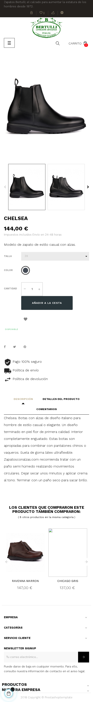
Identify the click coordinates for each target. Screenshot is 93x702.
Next (88, 187)
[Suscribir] (83, 657)
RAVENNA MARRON (25, 581)
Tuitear (14, 347)
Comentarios (46, 409)
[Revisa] (53, 13)
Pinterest (25, 347)
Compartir (5, 347)
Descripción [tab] (23, 399)
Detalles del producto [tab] (61, 399)
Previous (5, 187)
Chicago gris (67, 581)
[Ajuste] (62, 13)
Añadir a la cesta (47, 302)
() (42, 13)
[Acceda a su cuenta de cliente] (31, 13)
